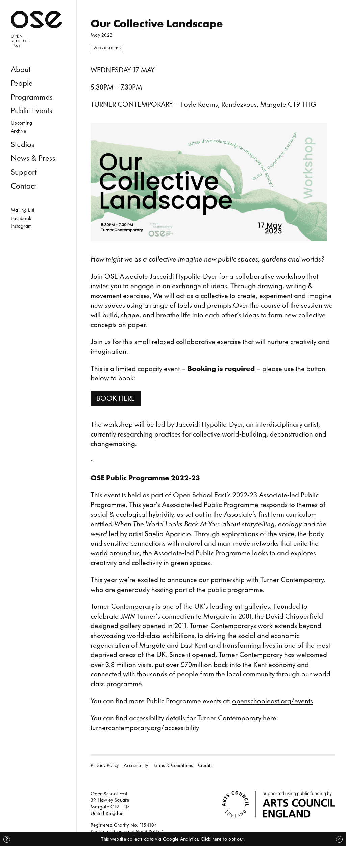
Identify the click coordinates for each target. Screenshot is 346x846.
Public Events (31, 110)
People (22, 83)
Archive (18, 131)
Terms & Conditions (173, 765)
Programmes (32, 97)
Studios (22, 144)
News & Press (33, 158)
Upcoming (21, 123)
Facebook (21, 218)
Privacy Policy (105, 765)
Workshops (107, 48)
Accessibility (136, 765)
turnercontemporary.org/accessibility (145, 728)
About (21, 69)
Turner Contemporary (122, 606)
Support (24, 172)
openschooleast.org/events (272, 701)
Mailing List (23, 210)
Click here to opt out (222, 839)
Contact (23, 186)
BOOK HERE (115, 398)
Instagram (21, 226)
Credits (205, 765)
